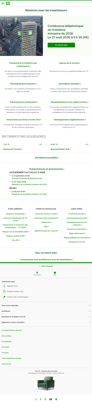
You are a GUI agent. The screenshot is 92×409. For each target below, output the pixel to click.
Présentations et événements (46, 169)
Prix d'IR (15, 240)
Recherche (46, 222)
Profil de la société (77, 214)
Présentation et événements (23, 102)
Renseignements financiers (23, 84)
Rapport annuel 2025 (15, 236)
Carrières (5, 352)
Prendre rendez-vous (15, 291)
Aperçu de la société (69, 63)
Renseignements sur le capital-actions (69, 102)
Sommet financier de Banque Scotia (27, 178)
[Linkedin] (56, 399)
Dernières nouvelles (46, 157)
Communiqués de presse (76, 218)
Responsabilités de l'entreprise (76, 238)
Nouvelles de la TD (76, 242)
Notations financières (76, 229)
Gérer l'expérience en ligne (11, 358)
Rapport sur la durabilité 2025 (15, 232)
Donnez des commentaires (17, 297)
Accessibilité (6, 341)
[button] (46, 305)
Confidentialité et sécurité (12, 330)
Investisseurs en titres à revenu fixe (23, 120)
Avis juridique (7, 336)
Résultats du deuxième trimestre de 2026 (29, 194)
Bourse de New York (60, 149)
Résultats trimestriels (15, 214)
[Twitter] (36, 399)
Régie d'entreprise (76, 233)
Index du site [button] (6, 364)
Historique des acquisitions (45, 218)
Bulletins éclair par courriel (46, 231)
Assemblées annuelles (69, 84)
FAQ (46, 226)
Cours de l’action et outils (46, 214)
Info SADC (5, 347)
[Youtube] (50, 399)
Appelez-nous (12, 286)
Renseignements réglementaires (69, 120)
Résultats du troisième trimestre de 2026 (29, 184)
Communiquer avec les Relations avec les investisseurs (46, 260)
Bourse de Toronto (12, 149)
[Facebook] (40, 399)
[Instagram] (45, 399)
